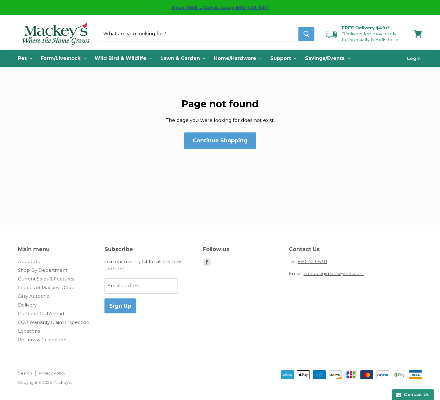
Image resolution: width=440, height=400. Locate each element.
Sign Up (120, 306)
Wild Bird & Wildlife (121, 58)
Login (414, 58)
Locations (29, 331)
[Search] (306, 34)
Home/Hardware (236, 58)
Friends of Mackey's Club (46, 287)
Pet (23, 58)
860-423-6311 (312, 261)
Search (25, 373)
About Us (29, 261)
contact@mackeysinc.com (334, 273)
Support (281, 58)
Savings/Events (325, 58)
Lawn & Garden (180, 58)
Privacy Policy (52, 373)
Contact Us (415, 394)
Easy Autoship (34, 296)
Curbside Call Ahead (41, 313)
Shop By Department (42, 270)
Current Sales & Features (46, 279)
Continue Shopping (220, 140)
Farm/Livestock (61, 58)
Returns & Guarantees (42, 339)
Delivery (27, 305)
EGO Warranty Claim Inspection (53, 322)
